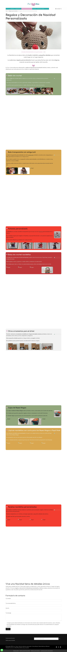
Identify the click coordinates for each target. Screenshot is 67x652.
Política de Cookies (35, 650)
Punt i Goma (15, 646)
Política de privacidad (10, 640)
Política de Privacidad (25, 650)
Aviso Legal (16, 650)
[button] (12, 91)
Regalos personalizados (26, 8)
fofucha (41, 231)
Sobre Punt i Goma (40, 8)
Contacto (34, 8)
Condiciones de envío (10, 638)
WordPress (17, 647)
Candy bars (18, 8)
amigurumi (31, 155)
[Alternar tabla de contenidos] (44, 52)
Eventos (12, 8)
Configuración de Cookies (47, 650)
